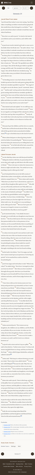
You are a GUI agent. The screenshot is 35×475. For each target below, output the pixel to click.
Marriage (13, 446)
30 (17, 203)
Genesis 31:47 (7, 427)
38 (1, 282)
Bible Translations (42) (9, 464)
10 (1, 78)
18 (1, 127)
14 (1, 105)
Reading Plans (19, 464)
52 (29, 382)
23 (1, 158)
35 (1, 251)
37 (14, 267)
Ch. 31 (25, 8)
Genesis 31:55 (7, 433)
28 (23, 191)
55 (1, 410)
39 (15, 287)
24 (7, 164)
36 (1, 262)
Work (19, 446)
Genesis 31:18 (7, 425)
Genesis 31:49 (7, 431)
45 (1, 343)
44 (17, 334)
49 (27, 360)
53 (7, 392)
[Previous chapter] (3, 8)
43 (1, 324)
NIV (8, 8)
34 (14, 239)
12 (4, 89)
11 (25, 84)
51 (1, 379)
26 (18, 178)
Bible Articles (19, 466)
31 (1, 212)
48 (1, 357)
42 (31, 307)
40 (11, 294)
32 (6, 217)
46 (29, 343)
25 (1, 173)
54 (9, 401)
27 (28, 183)
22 (1, 156)
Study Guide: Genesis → (8, 442)
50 (11, 367)
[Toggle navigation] (31, 2)
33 (1, 232)
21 (10, 144)
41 (18, 299)
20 (22, 139)
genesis (16, 8)
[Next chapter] (31, 8)
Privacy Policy (28, 466)
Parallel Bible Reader (8, 466)
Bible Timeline (28, 464)
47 (7, 351)
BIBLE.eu (7, 3)
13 (5, 96)
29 (25, 196)
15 (29, 108)
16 (25, 113)
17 (1, 125)
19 (1, 136)
